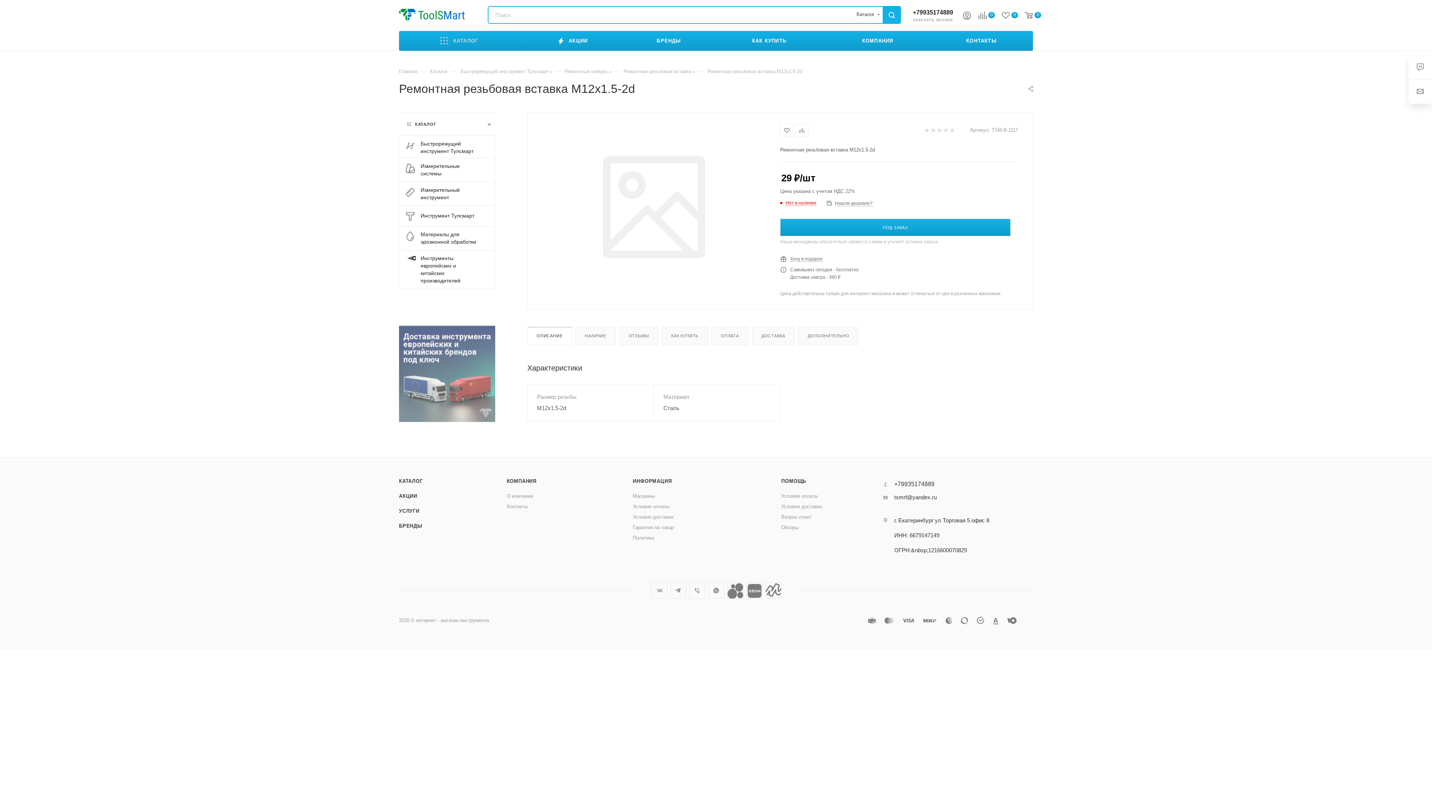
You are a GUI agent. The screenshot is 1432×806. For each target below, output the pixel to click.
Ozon (754, 590)
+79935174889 (933, 12)
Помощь (793, 481)
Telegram (678, 590)
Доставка (773, 336)
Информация (652, 481)
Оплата (730, 336)
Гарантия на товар (653, 527)
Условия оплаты (651, 506)
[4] (945, 130)
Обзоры (789, 527)
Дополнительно (828, 336)
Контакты (517, 506)
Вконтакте (659, 590)
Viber (697, 590)
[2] (933, 130)
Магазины (644, 496)
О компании (520, 496)
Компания (522, 481)
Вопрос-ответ (796, 517)
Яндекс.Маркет (773, 590)
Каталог (411, 481)
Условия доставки (653, 517)
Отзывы (639, 336)
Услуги (409, 511)
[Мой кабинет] (967, 16)
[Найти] (892, 15)
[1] (926, 130)
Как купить (684, 336)
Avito (735, 590)
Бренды (411, 526)
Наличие (595, 336)
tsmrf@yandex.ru (915, 497)
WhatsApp (716, 590)
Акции (408, 496)
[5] (952, 130)
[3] (939, 130)
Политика (643, 538)
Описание (549, 336)
